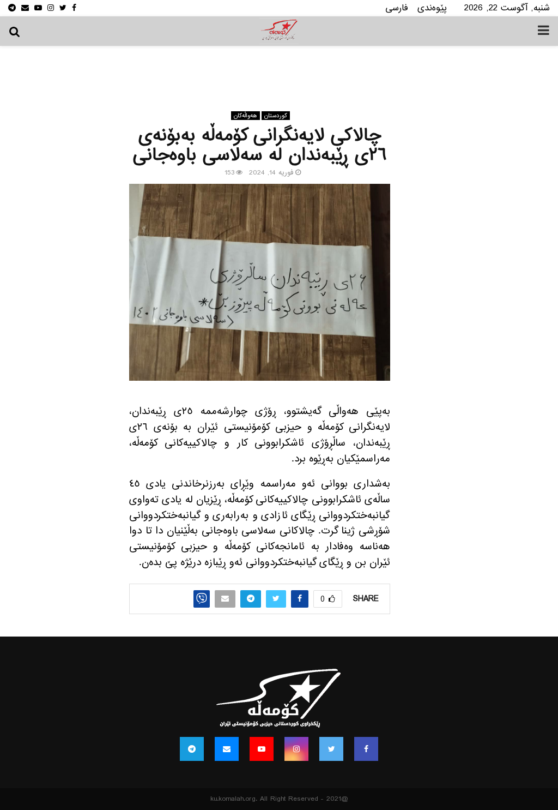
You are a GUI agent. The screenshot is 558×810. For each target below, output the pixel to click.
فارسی (396, 8)
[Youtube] (262, 749)
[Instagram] (296, 749)
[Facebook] (366, 749)
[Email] (227, 749)
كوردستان (275, 115)
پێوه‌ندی (432, 8)
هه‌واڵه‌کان (245, 115)
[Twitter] (331, 749)
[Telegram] (192, 749)
